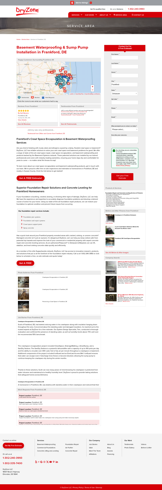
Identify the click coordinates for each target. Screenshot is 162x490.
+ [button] (92, 86)
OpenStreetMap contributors (92, 94)
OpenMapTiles (79, 94)
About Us (104, 15)
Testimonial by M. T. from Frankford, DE (72, 115)
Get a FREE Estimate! (30, 178)
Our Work (89, 15)
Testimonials (128, 444)
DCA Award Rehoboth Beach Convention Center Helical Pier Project (130, 277)
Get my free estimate (13, 445)
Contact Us (139, 15)
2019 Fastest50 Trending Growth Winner (130, 262)
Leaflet (71, 94)
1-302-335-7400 (12, 463)
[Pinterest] (53, 462)
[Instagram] (44, 462)
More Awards (109, 304)
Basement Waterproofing (46, 444)
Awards (110, 451)
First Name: (115, 54)
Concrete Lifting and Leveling (48, 451)
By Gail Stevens (23, 113)
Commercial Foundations (46, 447)
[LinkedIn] (56, 462)
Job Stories (93, 444)
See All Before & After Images (117, 252)
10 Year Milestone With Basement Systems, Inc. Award (131, 295)
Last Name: (115, 63)
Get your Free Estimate (122, 176)
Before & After (146, 447)
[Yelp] (36, 462)
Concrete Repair (71, 451)
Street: (113, 72)
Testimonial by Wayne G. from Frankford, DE (74, 112)
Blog (109, 447)
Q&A (91, 447)
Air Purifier (69, 447)
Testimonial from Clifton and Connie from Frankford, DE (46, 133)
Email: (113, 117)
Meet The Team (95, 451)
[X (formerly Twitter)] (47, 462)
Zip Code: (114, 99)
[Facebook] (39, 462)
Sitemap (99, 487)
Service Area (121, 15)
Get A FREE (25, 263)
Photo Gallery (129, 447)
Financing (110, 454)
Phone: (113, 108)
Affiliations (92, 454)
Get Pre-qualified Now (97, 9)
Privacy (127, 165)
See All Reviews (24, 124)
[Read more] (131, 267)
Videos (143, 444)
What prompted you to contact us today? (124, 126)
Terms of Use (120, 165)
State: (113, 90)
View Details (109, 223)
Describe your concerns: (119, 135)
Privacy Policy (78, 487)
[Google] (41, 462)
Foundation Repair (72, 444)
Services (75, 15)
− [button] (92, 89)
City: (113, 81)
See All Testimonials (68, 124)
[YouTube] (50, 462)
